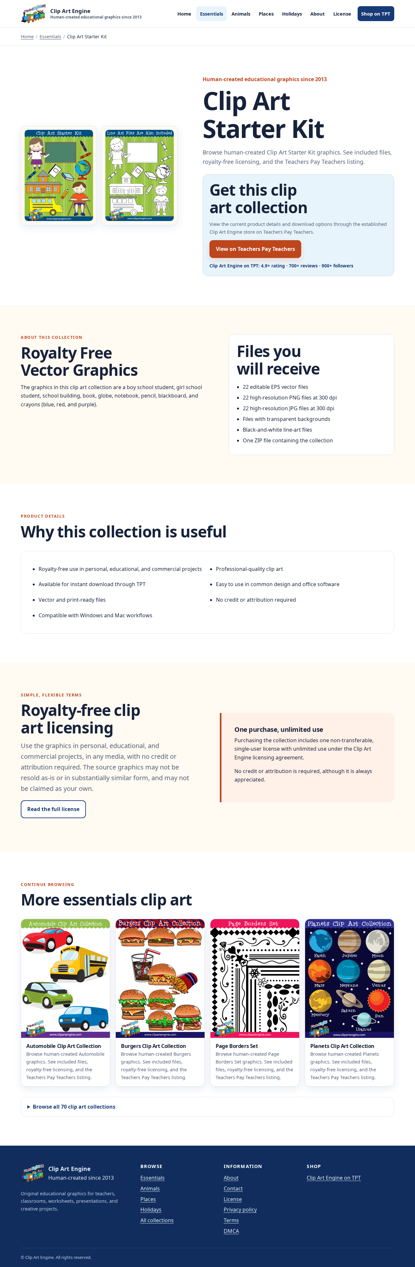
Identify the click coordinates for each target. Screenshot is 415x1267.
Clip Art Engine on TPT (334, 1177)
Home (184, 13)
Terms (231, 1220)
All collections (157, 1220)
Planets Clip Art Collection (342, 1046)
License (342, 13)
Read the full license (53, 809)
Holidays (292, 13)
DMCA (231, 1231)
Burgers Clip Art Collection (153, 1046)
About (317, 13)
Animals (240, 13)
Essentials (211, 13)
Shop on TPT (375, 13)
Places (266, 13)
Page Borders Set (237, 1046)
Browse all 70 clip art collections (74, 1106)
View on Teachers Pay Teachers (255, 248)
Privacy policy (240, 1209)
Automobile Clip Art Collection (63, 1046)
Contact (233, 1188)
